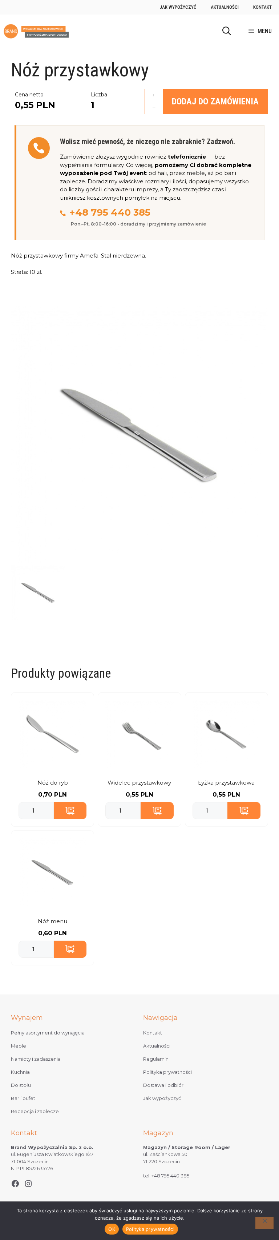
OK (111, 1229)
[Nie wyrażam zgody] (264, 1223)
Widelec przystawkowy (139, 782)
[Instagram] (28, 1183)
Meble (18, 1046)
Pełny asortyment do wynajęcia (48, 1033)
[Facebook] (15, 1183)
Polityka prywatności (167, 1072)
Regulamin (156, 1059)
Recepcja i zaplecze (35, 1111)
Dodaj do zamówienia (215, 101)
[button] (227, 31)
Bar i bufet (23, 1098)
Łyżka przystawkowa (226, 782)
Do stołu (21, 1085)
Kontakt (262, 7)
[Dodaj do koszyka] (70, 811)
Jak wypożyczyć (178, 7)
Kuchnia (20, 1072)
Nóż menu (52, 921)
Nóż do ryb (52, 782)
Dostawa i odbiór (163, 1085)
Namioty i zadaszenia (36, 1059)
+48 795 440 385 (109, 212)
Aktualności (225, 7)
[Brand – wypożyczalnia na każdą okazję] (36, 31)
